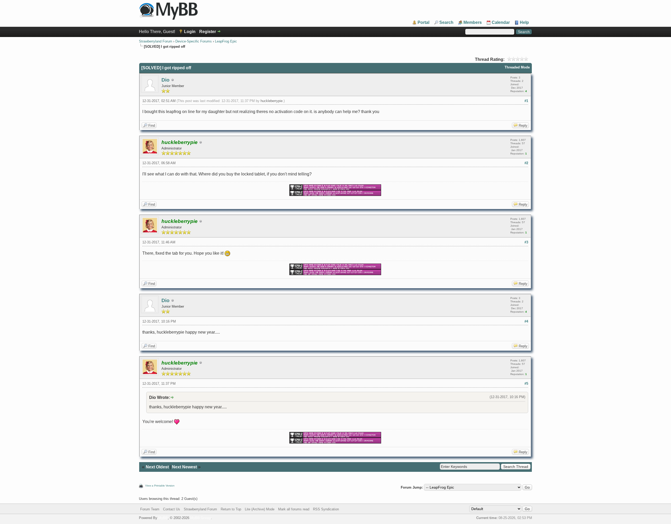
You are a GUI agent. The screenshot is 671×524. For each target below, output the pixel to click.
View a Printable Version (160, 485)
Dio (165, 80)
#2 (526, 163)
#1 (526, 101)
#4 (526, 321)
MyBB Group (200, 518)
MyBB (163, 518)
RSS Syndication (326, 509)
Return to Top (231, 509)
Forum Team (149, 509)
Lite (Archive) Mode (259, 509)
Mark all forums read (293, 509)
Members (472, 22)
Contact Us (171, 509)
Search (446, 22)
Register (207, 31)
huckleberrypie (272, 101)
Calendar (501, 22)
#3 (526, 242)
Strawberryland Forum (155, 41)
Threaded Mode (517, 67)
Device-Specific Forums (193, 41)
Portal (423, 22)
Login (190, 31)
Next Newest (184, 467)
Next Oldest (157, 467)
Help (524, 22)
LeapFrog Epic (226, 41)
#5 (526, 384)
